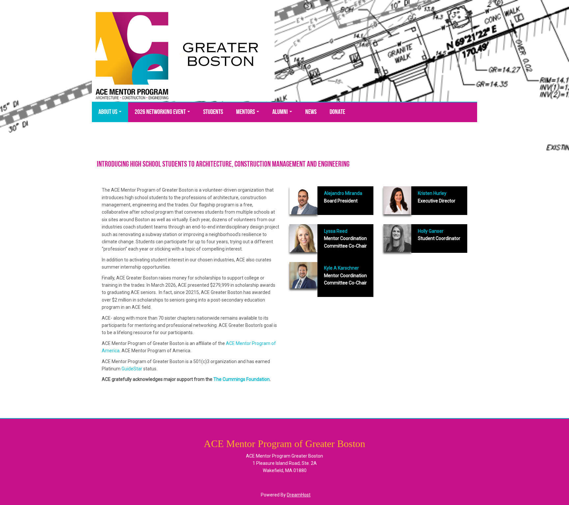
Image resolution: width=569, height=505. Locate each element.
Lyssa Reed (335, 231)
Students (213, 112)
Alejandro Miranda (343, 193)
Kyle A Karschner (341, 268)
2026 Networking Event (161, 112)
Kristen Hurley (432, 193)
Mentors (246, 112)
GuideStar (132, 368)
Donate (337, 112)
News (310, 112)
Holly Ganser (431, 231)
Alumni (280, 112)
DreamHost (299, 494)
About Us (108, 112)
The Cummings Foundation (241, 379)
